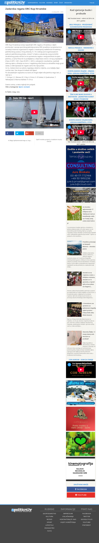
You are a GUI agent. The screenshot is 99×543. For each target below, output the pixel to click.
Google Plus (86, 519)
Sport (49, 522)
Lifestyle (50, 525)
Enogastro (50, 528)
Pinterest (86, 525)
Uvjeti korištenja (68, 522)
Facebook (82, 489)
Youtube (82, 495)
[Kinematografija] (80, 469)
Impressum (68, 513)
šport (21, 87)
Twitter (86, 516)
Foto (49, 531)
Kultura (49, 516)
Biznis (49, 519)
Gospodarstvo (49, 513)
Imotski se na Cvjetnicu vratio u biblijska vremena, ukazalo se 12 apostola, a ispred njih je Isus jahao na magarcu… (89, 279)
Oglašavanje (68, 516)
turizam (27, 87)
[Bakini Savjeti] (80, 419)
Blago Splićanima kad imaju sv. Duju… (21, 140)
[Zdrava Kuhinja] (80, 444)
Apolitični (14, 2)
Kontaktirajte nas (68, 519)
